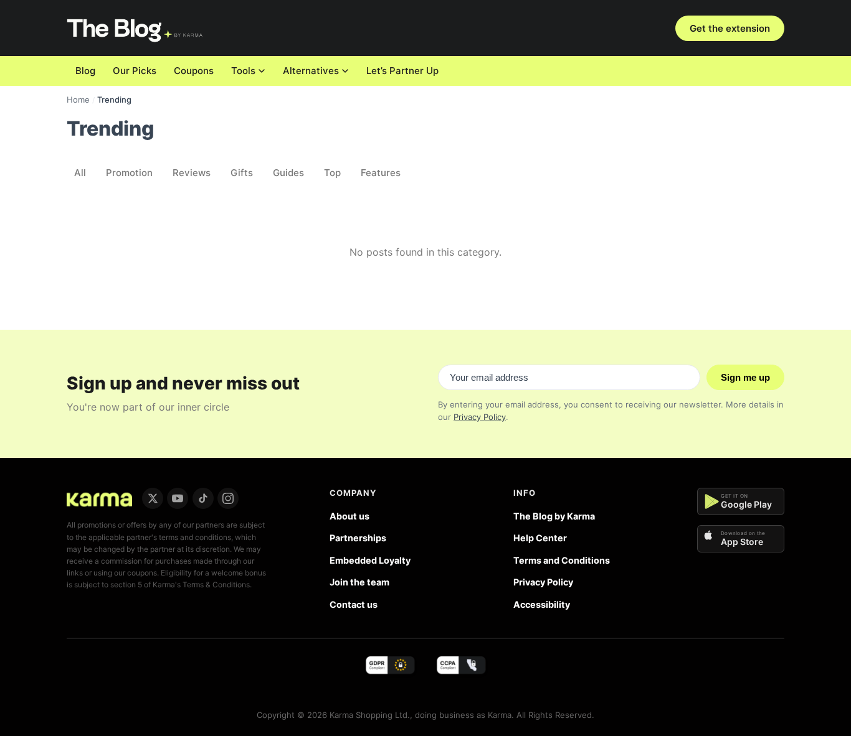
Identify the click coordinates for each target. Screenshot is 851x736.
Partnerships (358, 538)
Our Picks (134, 71)
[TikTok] (203, 498)
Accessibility (541, 604)
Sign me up (745, 377)
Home (78, 100)
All (80, 173)
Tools (243, 71)
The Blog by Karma (554, 516)
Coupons (194, 71)
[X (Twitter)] (152, 498)
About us (349, 516)
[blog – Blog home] (136, 28)
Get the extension (730, 28)
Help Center (540, 538)
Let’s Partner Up (402, 71)
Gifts (242, 173)
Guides (288, 173)
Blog (85, 71)
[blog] (99, 498)
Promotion (129, 173)
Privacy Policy (480, 417)
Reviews (192, 173)
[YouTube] (177, 498)
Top (332, 173)
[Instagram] (228, 498)
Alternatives (311, 71)
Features (381, 173)
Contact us (354, 604)
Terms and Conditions (561, 560)
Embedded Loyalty (370, 560)
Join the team (359, 582)
